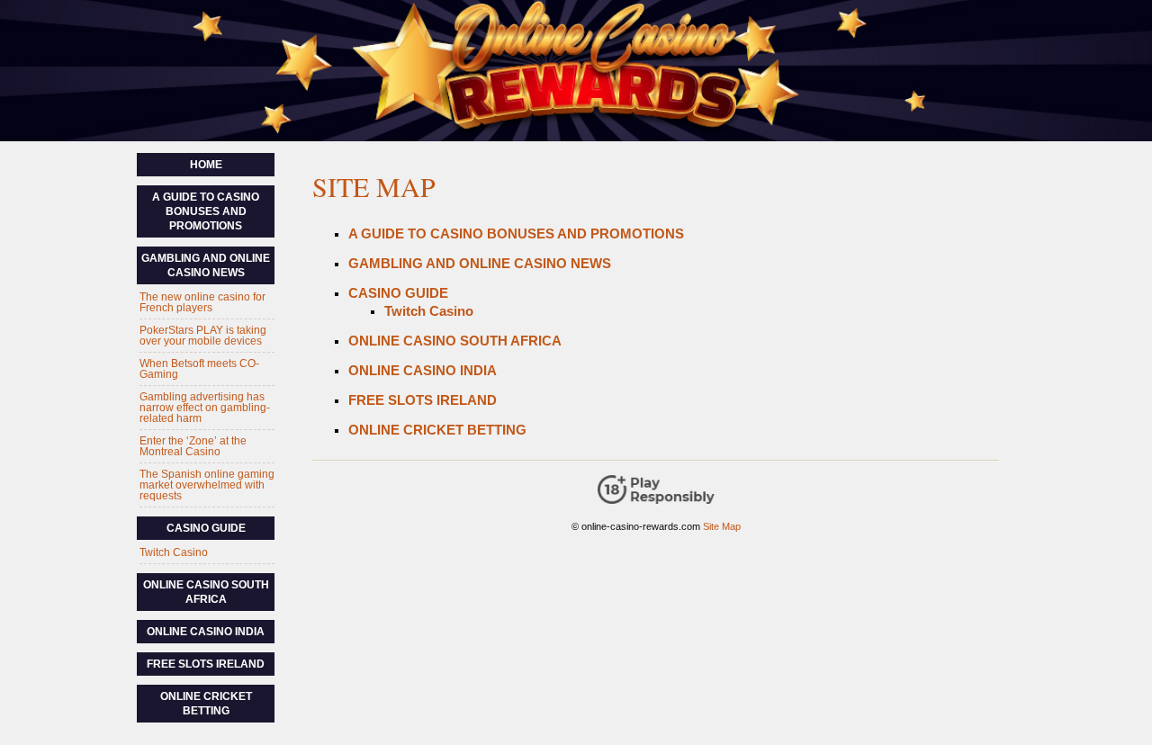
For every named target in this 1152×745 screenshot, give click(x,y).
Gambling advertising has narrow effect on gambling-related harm (205, 407)
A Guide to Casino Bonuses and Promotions (516, 233)
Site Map (722, 526)
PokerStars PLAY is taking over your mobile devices (203, 335)
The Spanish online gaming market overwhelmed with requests (207, 485)
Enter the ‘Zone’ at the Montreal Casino (193, 446)
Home (206, 164)
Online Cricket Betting (437, 429)
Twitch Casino (428, 311)
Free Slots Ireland (422, 400)
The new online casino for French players (203, 302)
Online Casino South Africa (455, 340)
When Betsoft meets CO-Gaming (199, 369)
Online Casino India (422, 370)
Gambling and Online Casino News (479, 263)
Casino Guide (398, 293)
